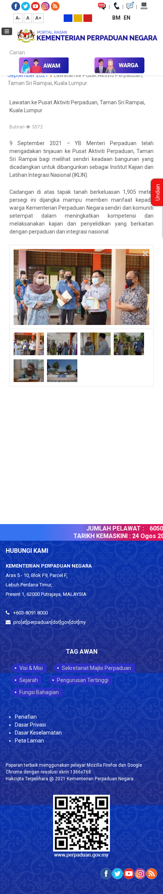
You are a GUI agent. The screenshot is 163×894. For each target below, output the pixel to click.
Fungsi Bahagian (39, 692)
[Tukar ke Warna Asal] (68, 18)
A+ (38, 18)
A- (18, 18)
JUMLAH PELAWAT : (110, 528)
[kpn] (86, 35)
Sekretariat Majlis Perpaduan (96, 668)
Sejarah (28, 680)
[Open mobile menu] (7, 31)
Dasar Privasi (30, 725)
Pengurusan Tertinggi (82, 680)
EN (127, 18)
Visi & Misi (31, 668)
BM (117, 18)
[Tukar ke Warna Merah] (87, 18)
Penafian (26, 717)
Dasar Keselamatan (38, 733)
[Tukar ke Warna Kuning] (78, 18)
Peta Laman (29, 741)
